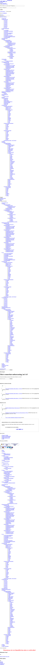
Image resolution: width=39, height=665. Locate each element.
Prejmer (11, 339)
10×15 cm (5, 20)
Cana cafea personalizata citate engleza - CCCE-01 (14, 388)
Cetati (9, 147)
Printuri (3, 95)
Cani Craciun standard (7, 33)
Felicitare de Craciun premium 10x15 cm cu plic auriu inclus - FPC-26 (17, 412)
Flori (9, 116)
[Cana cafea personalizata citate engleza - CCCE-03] (4, 398)
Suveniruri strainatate (7, 186)
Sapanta (11, 174)
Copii (9, 112)
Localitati (9, 153)
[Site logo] (1, 14)
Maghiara (11, 50)
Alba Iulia (11, 320)
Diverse (9, 114)
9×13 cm (5, 27)
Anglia (7, 189)
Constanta (11, 163)
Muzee (9, 180)
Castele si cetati (10, 145)
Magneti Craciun (6, 69)
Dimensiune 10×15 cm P (10, 249)
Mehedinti (11, 171)
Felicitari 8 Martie (9, 41)
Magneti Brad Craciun (9, 71)
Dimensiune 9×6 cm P (9, 89)
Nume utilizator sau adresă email (7, 5)
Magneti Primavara (7, 88)
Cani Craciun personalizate (8, 253)
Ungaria (7, 195)
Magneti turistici (8, 144)
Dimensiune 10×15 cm (11, 43)
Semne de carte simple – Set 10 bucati (10, 140)
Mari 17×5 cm (8, 263)
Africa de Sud (8, 187)
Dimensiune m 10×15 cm (10, 230)
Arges (11, 155)
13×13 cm (5, 21)
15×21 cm (5, 23)
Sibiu (11, 175)
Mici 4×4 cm (8, 108)
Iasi (10, 169)
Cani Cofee (6, 538)
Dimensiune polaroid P (9, 90)
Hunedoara (12, 168)
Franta (7, 190)
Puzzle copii (6, 99)
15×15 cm (5, 302)
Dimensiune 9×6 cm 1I (9, 63)
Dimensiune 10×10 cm (11, 42)
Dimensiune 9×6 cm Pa (10, 83)
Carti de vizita (6, 96)
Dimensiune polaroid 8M (10, 67)
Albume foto (4, 18)
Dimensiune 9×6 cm (11, 44)
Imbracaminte (4, 59)
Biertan (11, 156)
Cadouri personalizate (5, 28)
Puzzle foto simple (7, 102)
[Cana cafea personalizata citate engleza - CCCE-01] (4, 388)
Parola (3, 7)
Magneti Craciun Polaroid (10, 72)
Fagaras (11, 165)
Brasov (11, 158)
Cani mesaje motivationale (8, 35)
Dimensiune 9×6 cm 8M (10, 66)
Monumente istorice (11, 179)
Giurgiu (11, 166)
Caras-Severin (12, 161)
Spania (7, 192)
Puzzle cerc (6, 98)
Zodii (9, 122)
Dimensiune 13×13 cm (11, 52)
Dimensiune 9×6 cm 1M (10, 78)
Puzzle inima (6, 103)
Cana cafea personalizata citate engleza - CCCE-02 (14, 393)
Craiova (11, 330)
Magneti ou (8, 86)
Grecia (7, 191)
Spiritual (3, 141)
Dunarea (9, 151)
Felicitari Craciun (7, 472)
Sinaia (11, 176)
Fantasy (9, 115)
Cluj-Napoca (12, 162)
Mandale (9, 117)
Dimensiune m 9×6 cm (9, 70)
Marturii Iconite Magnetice (6, 91)
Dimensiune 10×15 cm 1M (10, 77)
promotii (3, 97)
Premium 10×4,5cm (9, 109)
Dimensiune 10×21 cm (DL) (12, 221)
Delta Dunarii (10, 150)
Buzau (11, 160)
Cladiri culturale (10, 148)
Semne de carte (4, 105)
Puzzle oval (6, 104)
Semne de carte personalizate (8, 123)
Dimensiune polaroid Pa (10, 84)
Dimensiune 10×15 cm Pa (10, 82)
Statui (9, 185)
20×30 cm (5, 24)
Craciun (9, 113)
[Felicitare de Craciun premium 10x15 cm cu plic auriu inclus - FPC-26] (4, 412)
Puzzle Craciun (6, 100)
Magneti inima (8, 68)
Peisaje (9, 119)
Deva (11, 164)
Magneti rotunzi (8, 75)
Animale (9, 110)
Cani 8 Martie (6, 30)
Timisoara (11, 178)
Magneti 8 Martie (7, 64)
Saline (9, 184)
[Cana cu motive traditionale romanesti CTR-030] (4, 417)
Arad (11, 321)
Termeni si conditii (5, 435)
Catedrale (9, 146)
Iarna (7, 127)
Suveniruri (3, 142)
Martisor (9, 118)
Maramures (12, 170)
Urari (9, 121)
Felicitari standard (7, 46)
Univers (9, 120)
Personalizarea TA (5, 94)
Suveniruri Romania (7, 143)
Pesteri (9, 349)
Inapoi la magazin (3, 656)
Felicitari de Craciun (9, 47)
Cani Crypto (6, 34)
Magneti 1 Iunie (6, 62)
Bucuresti (11, 159)
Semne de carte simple (7, 130)
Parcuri (9, 181)
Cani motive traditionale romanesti (9, 36)
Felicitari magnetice (7, 40)
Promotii (5, 93)
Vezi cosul (7, 656)
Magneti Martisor (7, 76)
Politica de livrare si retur (6, 437)
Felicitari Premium (11, 56)
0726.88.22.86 (9, 0)
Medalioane (4, 92)
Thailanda (7, 193)
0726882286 (5, 13)
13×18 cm (5, 22)
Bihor (11, 157)
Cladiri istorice (10, 149)
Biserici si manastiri (11, 311)
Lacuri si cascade (11, 152)
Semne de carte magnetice (8, 106)
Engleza (11, 49)
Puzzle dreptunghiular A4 (8, 101)
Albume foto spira (5, 19)
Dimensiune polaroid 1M (10, 239)
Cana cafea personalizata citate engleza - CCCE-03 (14, 398)
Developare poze (4, 38)
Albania (7, 188)
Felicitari (3, 39)
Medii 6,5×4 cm (8, 264)
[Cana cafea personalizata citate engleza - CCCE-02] (4, 393)
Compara (3, 645)
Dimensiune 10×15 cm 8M (10, 65)
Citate (9, 111)
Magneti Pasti (6, 81)
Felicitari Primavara (9, 45)
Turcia (7, 194)
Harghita (11, 167)
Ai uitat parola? (2, 11)
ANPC (3, 438)
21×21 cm (5, 25)
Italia (7, 358)
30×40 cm (5, 26)
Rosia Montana (12, 340)
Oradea (11, 172)
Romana (11, 55)
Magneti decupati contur (10, 73)
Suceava (11, 177)
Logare (1, 9)
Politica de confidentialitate (6, 436)
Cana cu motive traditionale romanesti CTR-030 (13, 417)
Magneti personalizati (5, 61)
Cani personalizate (7, 37)
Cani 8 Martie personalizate (8, 31)
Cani (3, 29)
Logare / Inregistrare (5, 646)
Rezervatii (9, 183)
